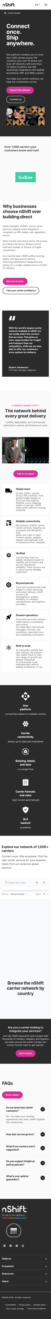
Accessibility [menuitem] (10, 1305)
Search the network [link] (20, 90)
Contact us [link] (15, 99)
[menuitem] (15, 1309)
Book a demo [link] (12, 1094)
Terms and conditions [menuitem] (37, 1308)
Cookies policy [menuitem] (39, 1305)
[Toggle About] (25, 1281)
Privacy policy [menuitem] (24, 1305)
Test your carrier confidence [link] (21, 290)
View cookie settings (15, 1309)
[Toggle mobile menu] (45, 5)
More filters (44, 882)
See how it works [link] (15, 281)
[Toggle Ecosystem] (25, 1266)
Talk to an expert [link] (25, 473)
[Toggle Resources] (25, 1273)
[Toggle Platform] (25, 1258)
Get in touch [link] (25, 1053)
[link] (14, 1212)
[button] (25, 1109)
